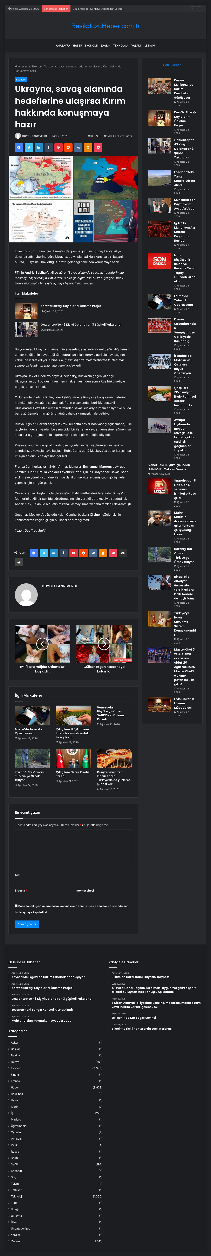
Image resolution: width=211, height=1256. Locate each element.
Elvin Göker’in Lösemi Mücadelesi (184, 703)
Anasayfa (63, 45)
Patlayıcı (16, 1138)
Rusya (15, 1151)
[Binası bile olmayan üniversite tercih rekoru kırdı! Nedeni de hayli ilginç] (159, 582)
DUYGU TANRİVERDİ (34, 136)
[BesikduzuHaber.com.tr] (105, 26)
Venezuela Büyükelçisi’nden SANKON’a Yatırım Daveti (110, 713)
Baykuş (16, 1055)
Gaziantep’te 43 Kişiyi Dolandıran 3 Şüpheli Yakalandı (106, 8)
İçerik (14, 1106)
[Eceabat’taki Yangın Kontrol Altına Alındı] (159, 178)
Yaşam (136, 45)
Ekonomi (91, 45)
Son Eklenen (172, 65)
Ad (18, 875)
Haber (77, 45)
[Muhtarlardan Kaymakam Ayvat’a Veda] (159, 205)
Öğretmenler (19, 1126)
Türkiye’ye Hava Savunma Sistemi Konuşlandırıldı (185, 624)
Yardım (15, 1235)
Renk (14, 1145)
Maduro (16, 1119)
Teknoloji (120, 45)
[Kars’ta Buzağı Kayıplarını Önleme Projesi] (26, 311)
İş (12, 1113)
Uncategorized (20, 1228)
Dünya (15, 1061)
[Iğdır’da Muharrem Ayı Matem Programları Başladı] (159, 229)
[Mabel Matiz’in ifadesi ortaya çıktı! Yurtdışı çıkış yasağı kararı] (159, 518)
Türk (14, 1202)
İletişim (149, 45)
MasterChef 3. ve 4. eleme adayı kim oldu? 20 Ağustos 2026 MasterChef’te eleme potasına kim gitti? (185, 666)
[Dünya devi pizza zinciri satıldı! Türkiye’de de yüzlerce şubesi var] (114, 758)
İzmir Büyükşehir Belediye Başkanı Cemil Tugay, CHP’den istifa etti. (185, 268)
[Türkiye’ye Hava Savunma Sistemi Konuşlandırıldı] (159, 619)
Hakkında (17, 1093)
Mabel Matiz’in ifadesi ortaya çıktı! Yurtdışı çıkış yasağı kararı (185, 523)
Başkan (16, 1049)
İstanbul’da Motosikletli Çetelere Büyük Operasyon (183, 364)
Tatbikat (16, 1190)
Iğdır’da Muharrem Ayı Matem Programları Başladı (184, 232)
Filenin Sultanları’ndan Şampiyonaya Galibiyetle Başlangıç (185, 330)
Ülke (14, 1222)
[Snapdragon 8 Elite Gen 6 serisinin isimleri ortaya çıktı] (159, 486)
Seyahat (16, 1170)
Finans (15, 1074)
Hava (14, 1100)
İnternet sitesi (85, 890)
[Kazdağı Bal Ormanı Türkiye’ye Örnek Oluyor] (32, 758)
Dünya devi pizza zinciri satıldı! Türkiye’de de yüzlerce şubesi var (114, 778)
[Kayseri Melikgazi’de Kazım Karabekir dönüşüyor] (159, 86)
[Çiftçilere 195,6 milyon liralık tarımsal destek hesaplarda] (73, 715)
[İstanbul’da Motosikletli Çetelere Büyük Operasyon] (159, 361)
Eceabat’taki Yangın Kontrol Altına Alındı (184, 178)
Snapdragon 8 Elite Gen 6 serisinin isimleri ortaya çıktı (185, 489)
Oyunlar (16, 1132)
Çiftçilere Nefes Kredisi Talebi (73, 774)
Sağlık (105, 45)
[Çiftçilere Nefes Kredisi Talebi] (73, 758)
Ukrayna (16, 1215)
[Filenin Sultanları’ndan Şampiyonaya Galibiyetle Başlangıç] (159, 325)
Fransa (15, 1081)
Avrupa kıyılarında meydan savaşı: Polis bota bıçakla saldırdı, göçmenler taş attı (184, 435)
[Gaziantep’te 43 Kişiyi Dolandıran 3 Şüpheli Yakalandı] (26, 329)
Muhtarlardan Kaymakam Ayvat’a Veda (184, 204)
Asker (14, 1042)
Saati (14, 1158)
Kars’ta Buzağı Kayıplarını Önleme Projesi (71, 306)
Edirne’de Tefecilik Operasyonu (28, 731)
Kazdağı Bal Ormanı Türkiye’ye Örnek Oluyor (30, 776)
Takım (15, 1183)
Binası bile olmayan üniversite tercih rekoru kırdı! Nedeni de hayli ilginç (184, 587)
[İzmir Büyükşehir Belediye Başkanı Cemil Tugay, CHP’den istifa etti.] (159, 261)
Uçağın (15, 1209)
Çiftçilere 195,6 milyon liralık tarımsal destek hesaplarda (72, 733)
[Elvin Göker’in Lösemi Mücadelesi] (159, 704)
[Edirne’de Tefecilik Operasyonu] (32, 715)
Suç (13, 1177)
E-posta (21, 890)
